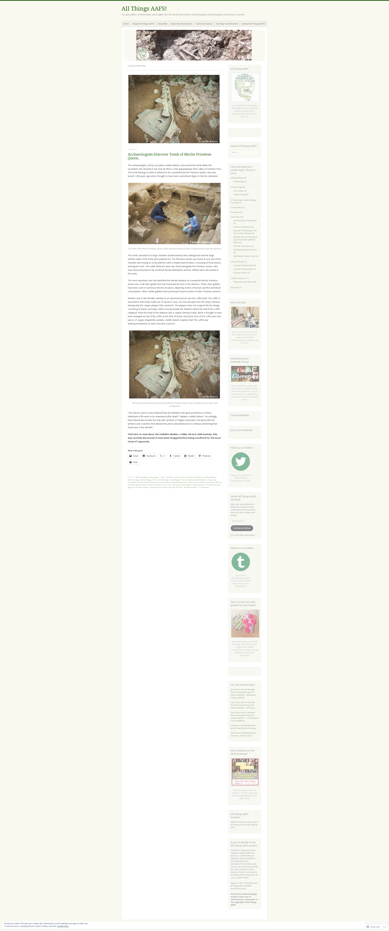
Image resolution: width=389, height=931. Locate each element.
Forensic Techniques (242, 246)
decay (210, 480)
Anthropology (141, 477)
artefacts (190, 480)
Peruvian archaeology (181, 485)
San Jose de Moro (176, 487)
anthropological (210, 477)
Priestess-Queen (197, 485)
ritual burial (154, 487)
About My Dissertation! (182, 23)
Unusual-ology (237, 261)
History (153, 482)
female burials (143, 482)
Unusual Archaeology (242, 269)
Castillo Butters (200, 480)
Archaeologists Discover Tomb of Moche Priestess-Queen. (170, 156)
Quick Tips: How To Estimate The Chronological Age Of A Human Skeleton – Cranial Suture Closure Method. (244, 716)
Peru (169, 485)
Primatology (238, 181)
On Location (238, 190)
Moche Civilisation (207, 482)
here (136, 434)
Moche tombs (147, 485)
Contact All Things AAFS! (253, 23)
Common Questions (242, 227)
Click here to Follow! (241, 528)
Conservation (236, 207)
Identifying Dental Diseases (245, 249)
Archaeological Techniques (245, 220)
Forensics (235, 212)
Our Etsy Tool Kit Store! (227, 23)
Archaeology (153, 477)
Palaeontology (239, 194)
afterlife (169, 477)
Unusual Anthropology (243, 265)
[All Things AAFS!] (194, 45)
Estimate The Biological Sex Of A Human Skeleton (245, 232)
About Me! (162, 23)
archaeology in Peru (177, 480)
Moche (197, 482)
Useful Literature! (204, 23)
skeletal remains (190, 487)
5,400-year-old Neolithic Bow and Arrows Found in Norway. (243, 727)
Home (126, 23)
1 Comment (204, 487)
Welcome (235, 287)
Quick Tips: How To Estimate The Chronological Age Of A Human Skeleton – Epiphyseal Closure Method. (243, 693)
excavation (132, 482)
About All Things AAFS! (143, 23)
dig (214, 480)
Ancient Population (195, 477)
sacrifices (164, 487)
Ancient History (180, 477)
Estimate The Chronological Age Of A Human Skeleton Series (245, 240)
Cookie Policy (63, 926)
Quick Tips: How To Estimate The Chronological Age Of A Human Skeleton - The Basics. (243, 705)
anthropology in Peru (148, 480)
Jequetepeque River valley (182, 482)
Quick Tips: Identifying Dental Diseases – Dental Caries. (243, 734)
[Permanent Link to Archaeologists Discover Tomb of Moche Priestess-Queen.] (174, 143)
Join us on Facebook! (241, 430)
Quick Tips (235, 217)
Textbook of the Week (242, 282)
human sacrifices (163, 482)
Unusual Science (240, 272)
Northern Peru (160, 485)
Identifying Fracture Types (244, 256)
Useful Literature (238, 278)
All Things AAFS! (144, 8)
